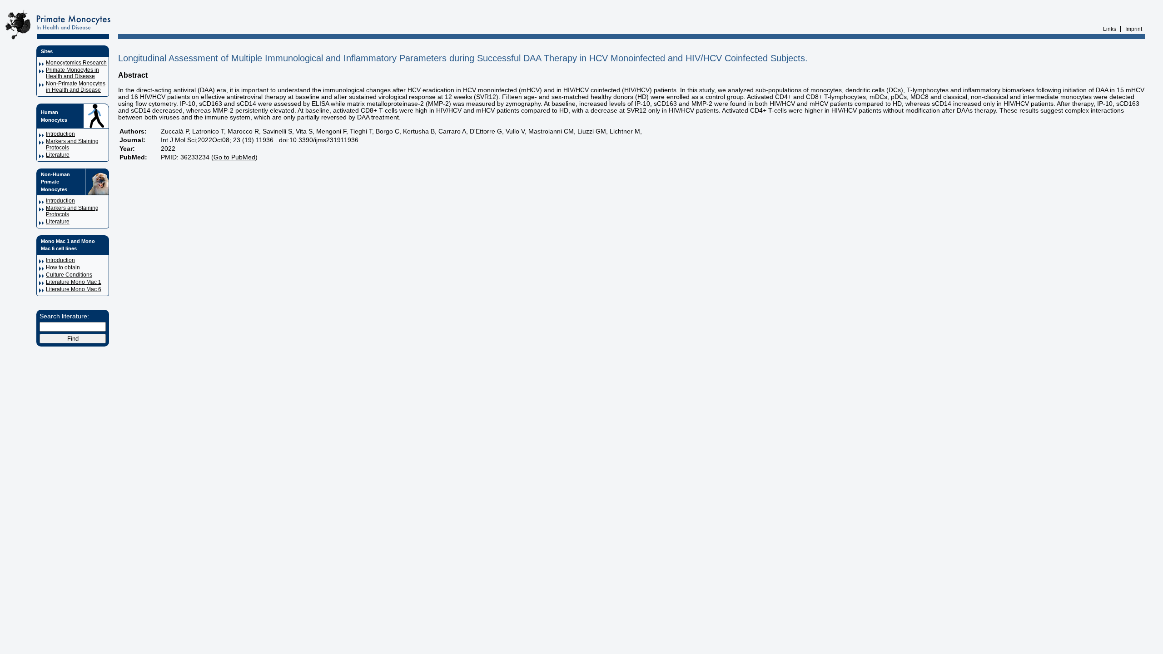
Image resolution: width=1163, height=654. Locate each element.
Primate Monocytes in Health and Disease (72, 73)
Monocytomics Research (76, 62)
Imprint (1133, 29)
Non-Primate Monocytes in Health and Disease (75, 86)
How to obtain (63, 267)
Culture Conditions (69, 275)
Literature (58, 155)
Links (1109, 29)
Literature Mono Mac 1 (73, 282)
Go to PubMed (234, 157)
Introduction (60, 134)
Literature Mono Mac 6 (73, 289)
